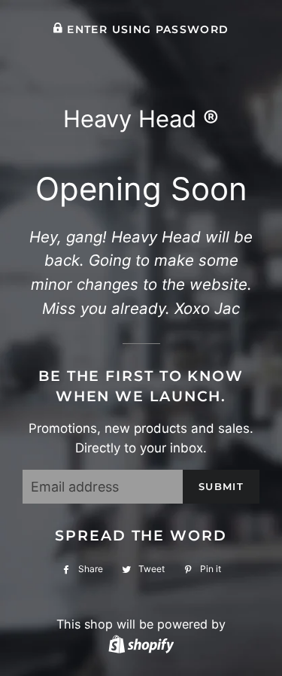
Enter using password (146, 29)
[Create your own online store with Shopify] (141, 643)
